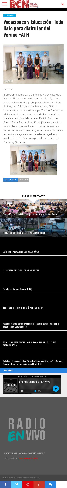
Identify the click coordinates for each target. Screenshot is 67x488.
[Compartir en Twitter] (16, 484)
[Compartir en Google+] (39, 484)
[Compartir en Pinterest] (28, 484)
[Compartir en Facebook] (5, 484)
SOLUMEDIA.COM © (28, 458)
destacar (24, 180)
